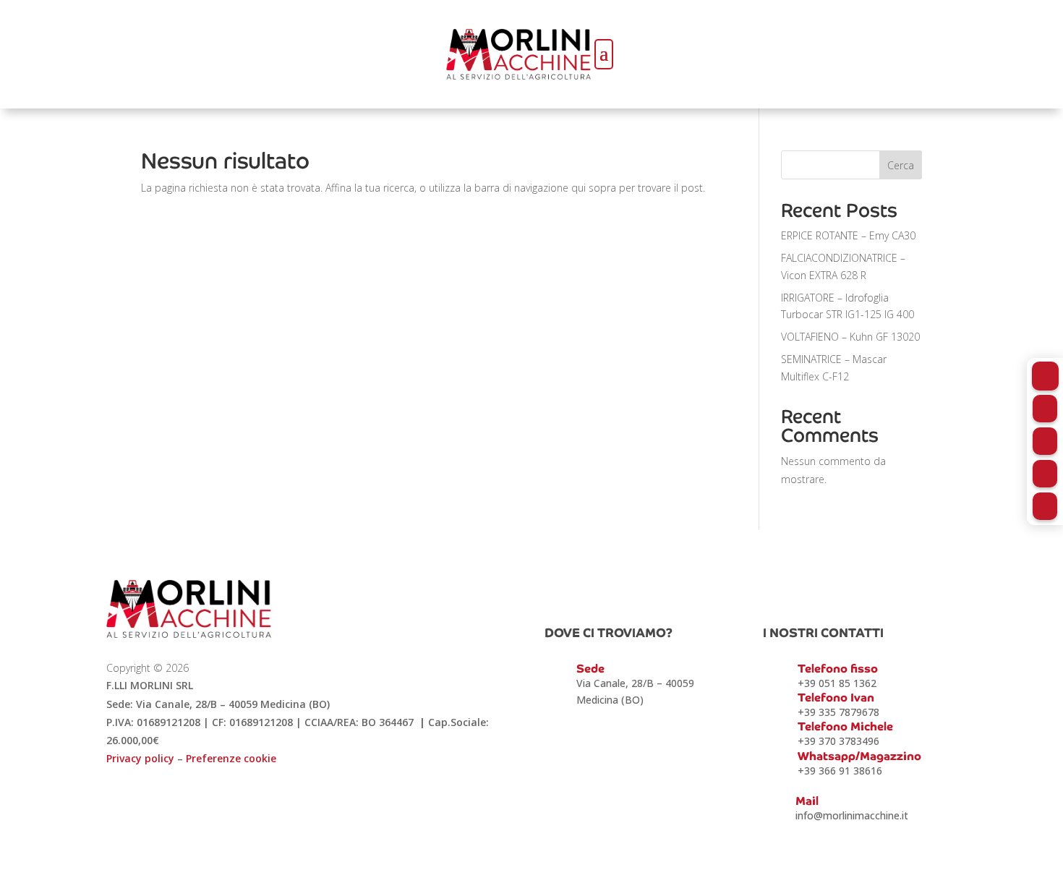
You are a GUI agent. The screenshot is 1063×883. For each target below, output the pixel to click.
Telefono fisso (838, 668)
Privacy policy (140, 758)
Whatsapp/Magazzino (859, 756)
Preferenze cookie (231, 758)
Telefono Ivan (836, 697)
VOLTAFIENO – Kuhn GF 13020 (850, 337)
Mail (807, 801)
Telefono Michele (845, 726)
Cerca (900, 165)
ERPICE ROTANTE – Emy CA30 (848, 235)
